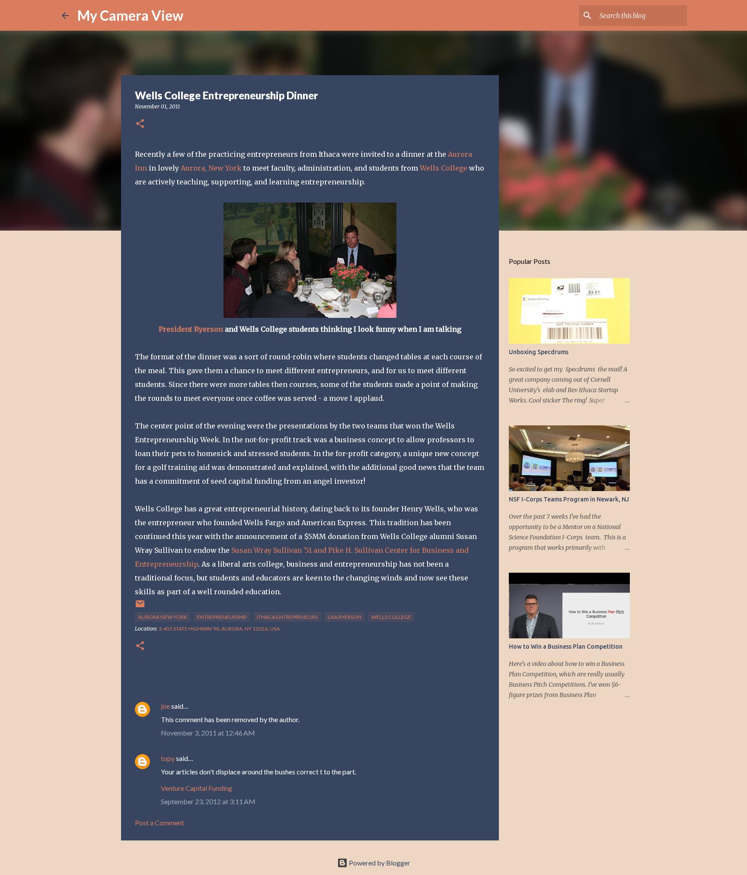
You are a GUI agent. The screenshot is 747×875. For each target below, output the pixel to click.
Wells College (443, 168)
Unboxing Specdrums (538, 352)
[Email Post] (140, 607)
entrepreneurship (222, 617)
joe (165, 706)
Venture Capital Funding (196, 788)
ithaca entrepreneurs (287, 617)
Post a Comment (159, 822)
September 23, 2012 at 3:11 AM (208, 801)
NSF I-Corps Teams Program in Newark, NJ (569, 499)
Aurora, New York (211, 168)
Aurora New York (162, 617)
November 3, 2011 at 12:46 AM (208, 733)
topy (168, 758)
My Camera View (130, 15)
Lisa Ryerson (344, 617)
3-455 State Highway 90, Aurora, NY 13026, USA (219, 628)
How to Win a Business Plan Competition (565, 646)
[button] (140, 124)
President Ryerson (191, 329)
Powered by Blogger (379, 863)
